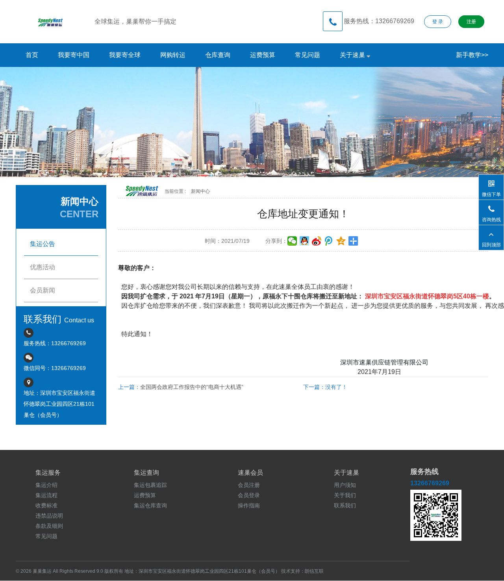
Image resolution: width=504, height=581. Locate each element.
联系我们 (345, 505)
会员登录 (249, 495)
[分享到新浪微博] (317, 241)
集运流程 (46, 495)
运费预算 (262, 55)
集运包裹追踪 (150, 485)
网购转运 (172, 55)
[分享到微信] (292, 241)
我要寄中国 (73, 55)
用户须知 (345, 485)
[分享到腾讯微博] (329, 241)
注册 (471, 21)
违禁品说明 (49, 516)
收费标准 (46, 505)
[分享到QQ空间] (341, 241)
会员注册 (249, 485)
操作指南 (249, 505)
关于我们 (345, 495)
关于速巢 (353, 55)
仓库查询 (217, 55)
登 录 (437, 21)
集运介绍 (46, 485)
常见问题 (307, 55)
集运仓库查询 (150, 505)
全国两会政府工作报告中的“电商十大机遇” (191, 387)
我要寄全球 (125, 55)
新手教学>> (472, 55)
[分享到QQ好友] (304, 241)
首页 (32, 55)
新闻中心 (200, 191)
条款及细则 (49, 526)
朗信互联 (314, 571)
